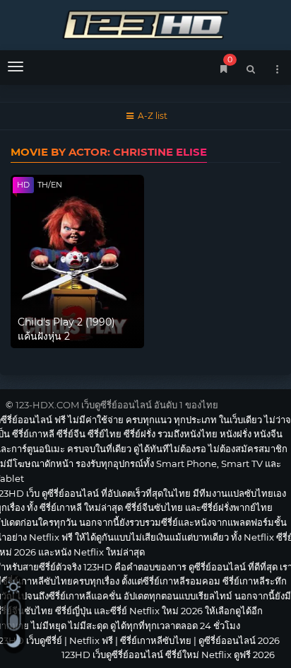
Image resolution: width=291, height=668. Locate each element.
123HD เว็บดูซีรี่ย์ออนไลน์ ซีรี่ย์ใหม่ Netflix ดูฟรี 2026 (145, 23)
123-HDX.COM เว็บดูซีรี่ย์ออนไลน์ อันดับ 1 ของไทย (117, 404)
